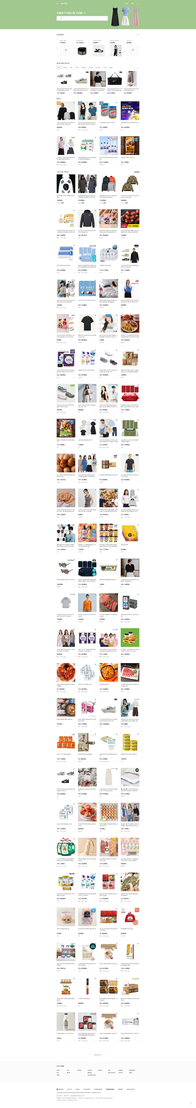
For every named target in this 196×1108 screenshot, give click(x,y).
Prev (56, 48)
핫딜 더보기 (97, 1055)
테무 (109, 1070)
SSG (59, 67)
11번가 (76, 67)
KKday (130, 1072)
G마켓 (104, 67)
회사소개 (70, 1089)
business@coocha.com (107, 1098)
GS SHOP (98, 67)
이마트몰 (91, 67)
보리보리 (121, 1072)
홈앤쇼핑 (90, 1072)
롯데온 (110, 67)
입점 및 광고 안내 (130, 1089)
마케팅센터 (120, 1089)
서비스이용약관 (86, 1089)
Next (139, 48)
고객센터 (77, 1089)
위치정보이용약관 (98, 1089)
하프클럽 (84, 67)
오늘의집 (65, 67)
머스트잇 (79, 1070)
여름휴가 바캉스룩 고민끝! (70, 13)
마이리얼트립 (132, 1070)
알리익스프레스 (111, 1072)
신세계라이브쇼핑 (92, 1075)
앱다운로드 (61, 1089)
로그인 (126, 3)
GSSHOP (90, 1070)
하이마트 (100, 1070)
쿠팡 (71, 67)
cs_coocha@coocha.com (88, 1098)
